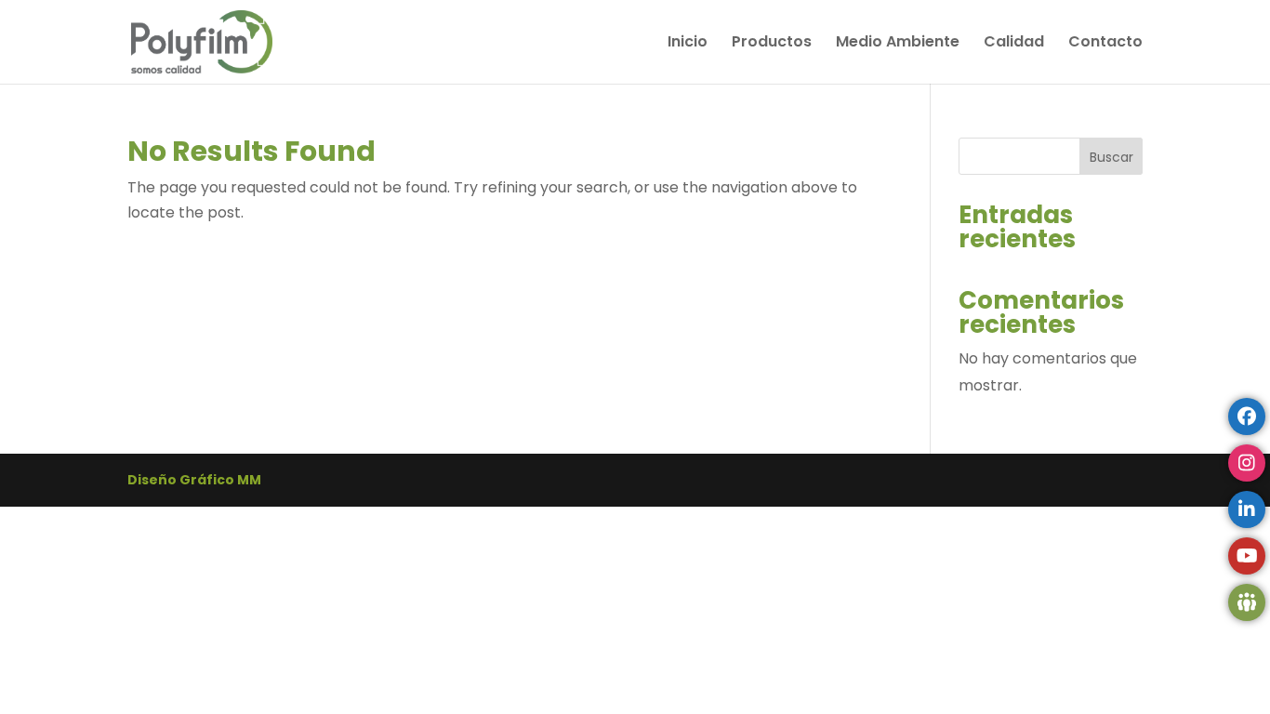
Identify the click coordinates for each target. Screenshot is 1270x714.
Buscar (1111, 157)
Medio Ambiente (897, 43)
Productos (772, 43)
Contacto (1105, 43)
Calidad (1014, 43)
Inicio (688, 43)
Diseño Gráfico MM (194, 479)
